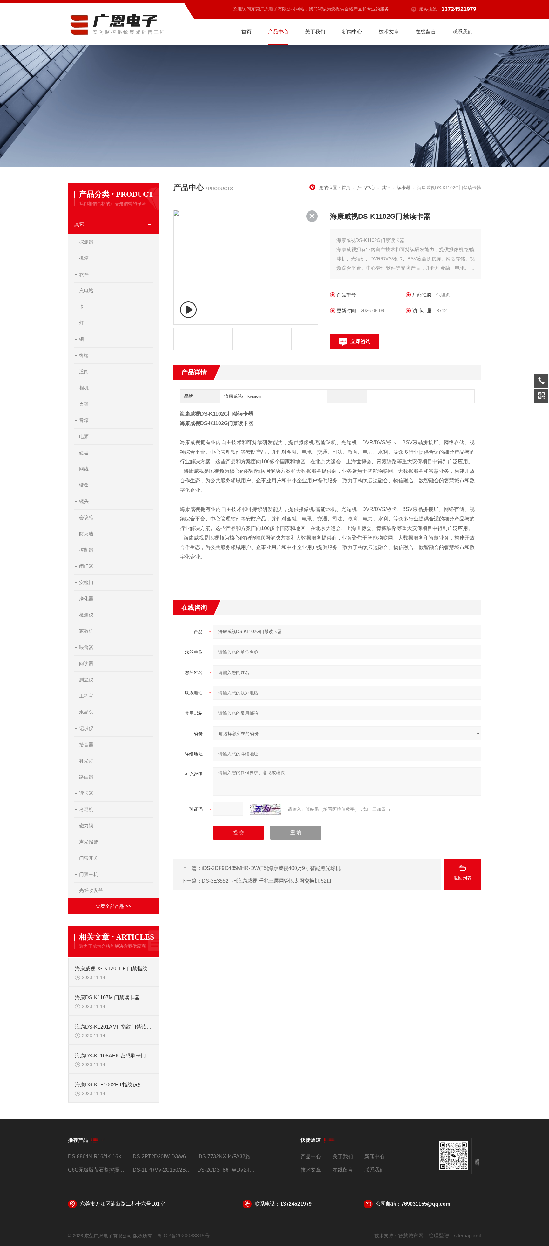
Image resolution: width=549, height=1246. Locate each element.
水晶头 (86, 712)
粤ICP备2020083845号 (183, 1235)
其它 (79, 224)
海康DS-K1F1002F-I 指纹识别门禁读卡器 (113, 1084)
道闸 (84, 371)
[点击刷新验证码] (265, 809)
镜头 (84, 501)
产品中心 (278, 31)
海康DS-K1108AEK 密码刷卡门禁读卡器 (113, 1055)
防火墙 (86, 533)
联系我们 (462, 31)
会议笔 (86, 517)
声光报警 (88, 841)
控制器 (86, 550)
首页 (246, 31)
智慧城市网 (411, 1235)
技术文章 (389, 31)
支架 (84, 404)
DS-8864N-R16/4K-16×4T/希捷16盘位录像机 (97, 1156)
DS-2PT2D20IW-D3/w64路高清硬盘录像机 (162, 1156)
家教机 (86, 631)
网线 (84, 469)
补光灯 (86, 760)
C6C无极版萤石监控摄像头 (97, 1170)
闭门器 (86, 566)
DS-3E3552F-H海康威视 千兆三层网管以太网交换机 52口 (267, 881)
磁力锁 (86, 825)
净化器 (86, 598)
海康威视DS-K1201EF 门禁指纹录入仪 (113, 968)
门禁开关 (88, 858)
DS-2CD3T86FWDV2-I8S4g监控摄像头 (227, 1170)
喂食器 (86, 647)
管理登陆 (439, 1235)
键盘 (84, 485)
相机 (84, 387)
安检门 (86, 582)
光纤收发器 (91, 890)
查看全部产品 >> (113, 906)
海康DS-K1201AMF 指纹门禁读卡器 (113, 1026)
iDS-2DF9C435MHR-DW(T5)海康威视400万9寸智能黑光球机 (271, 868)
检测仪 (86, 614)
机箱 (84, 258)
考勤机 (86, 809)
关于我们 (315, 31)
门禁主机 (88, 874)
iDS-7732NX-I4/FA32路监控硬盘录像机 (227, 1156)
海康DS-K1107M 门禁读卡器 (107, 997)
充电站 (86, 290)
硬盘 (84, 452)
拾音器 (86, 744)
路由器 (86, 777)
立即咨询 (360, 341)
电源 (84, 436)
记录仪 (86, 728)
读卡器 (86, 793)
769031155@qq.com (425, 1204)
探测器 (86, 241)
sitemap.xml (467, 1235)
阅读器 (86, 663)
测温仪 (86, 679)
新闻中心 (352, 31)
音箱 (84, 420)
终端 (84, 355)
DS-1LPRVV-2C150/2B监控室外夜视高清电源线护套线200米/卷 (162, 1170)
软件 (84, 274)
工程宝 (86, 696)
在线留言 (426, 31)
